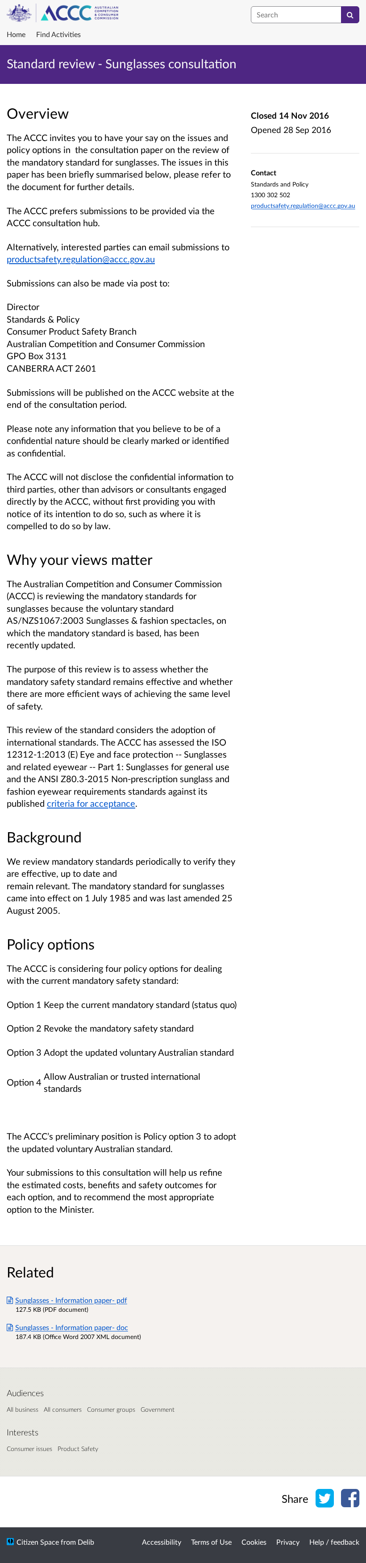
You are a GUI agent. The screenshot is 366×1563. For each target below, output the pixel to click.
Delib (86, 1542)
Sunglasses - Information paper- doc (71, 1327)
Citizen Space (38, 1542)
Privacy (287, 1542)
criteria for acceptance (91, 803)
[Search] (350, 14)
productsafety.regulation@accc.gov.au (81, 258)
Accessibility (161, 1542)
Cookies (253, 1542)
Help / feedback (334, 1542)
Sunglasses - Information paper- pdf (71, 1300)
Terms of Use (211, 1542)
